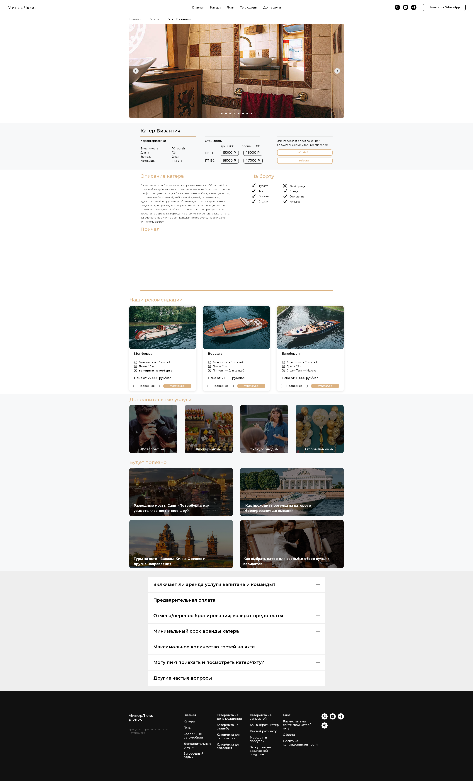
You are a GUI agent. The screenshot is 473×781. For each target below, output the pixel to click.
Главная (198, 7)
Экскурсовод (262, 449)
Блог (286, 715)
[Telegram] (413, 7)
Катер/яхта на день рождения (229, 716)
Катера (215, 7)
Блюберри (291, 353)
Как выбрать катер (264, 725)
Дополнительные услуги (197, 745)
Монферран (144, 353)
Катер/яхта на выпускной (261, 716)
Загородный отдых (193, 755)
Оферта (289, 734)
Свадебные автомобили (193, 735)
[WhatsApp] (405, 7)
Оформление (317, 449)
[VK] (324, 727)
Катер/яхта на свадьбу (228, 726)
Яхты (230, 7)
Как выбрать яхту (263, 731)
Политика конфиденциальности (300, 742)
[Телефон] (397, 7)
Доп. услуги (272, 7)
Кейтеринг (206, 449)
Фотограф (150, 449)
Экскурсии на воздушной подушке (260, 751)
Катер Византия (179, 19)
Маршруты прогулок (258, 739)
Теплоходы (249, 7)
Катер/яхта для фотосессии (229, 736)
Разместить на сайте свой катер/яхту (297, 725)
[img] (162, 327)
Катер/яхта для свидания (229, 746)
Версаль (215, 353)
